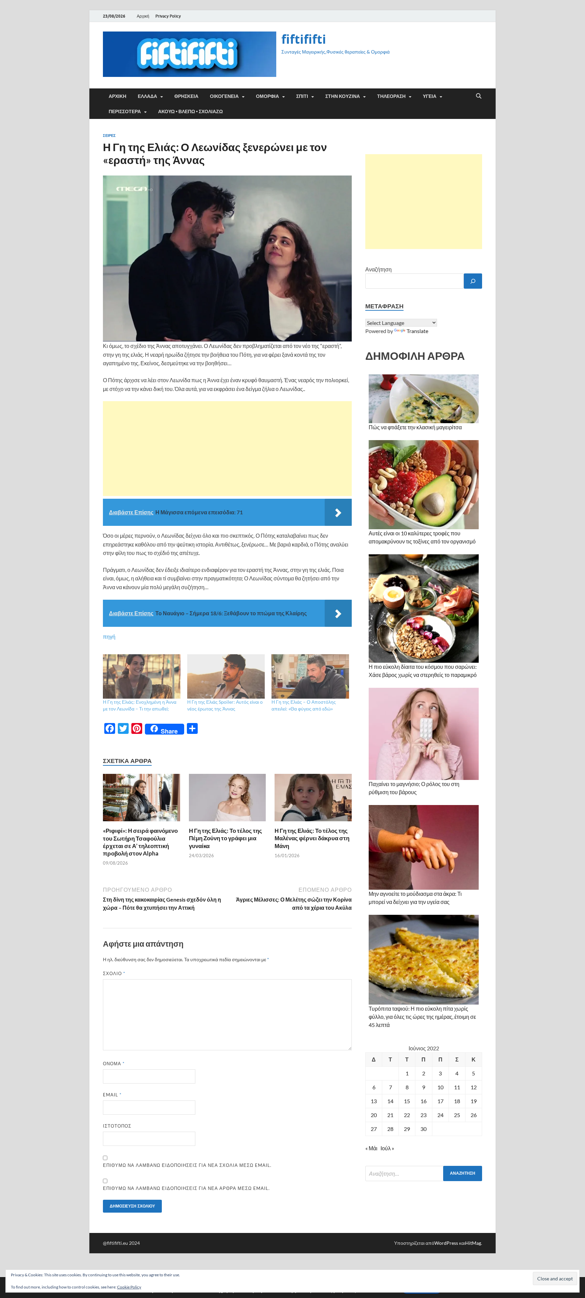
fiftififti (303, 39)
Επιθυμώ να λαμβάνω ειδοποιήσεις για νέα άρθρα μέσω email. (186, 1188)
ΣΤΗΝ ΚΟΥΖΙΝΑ (342, 96)
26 (474, 1115)
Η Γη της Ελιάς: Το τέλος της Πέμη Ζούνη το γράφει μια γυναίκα (225, 838)
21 (390, 1115)
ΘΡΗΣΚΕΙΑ (186, 96)
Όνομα (114, 1063)
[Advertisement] (227, 448)
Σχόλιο (114, 973)
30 (423, 1129)
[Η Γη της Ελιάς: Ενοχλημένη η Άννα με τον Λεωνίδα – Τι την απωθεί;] (141, 676)
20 (374, 1115)
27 (374, 1129)
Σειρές (109, 135)
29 (407, 1129)
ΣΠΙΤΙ (302, 96)
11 (457, 1087)
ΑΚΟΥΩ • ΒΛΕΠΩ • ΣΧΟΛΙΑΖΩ (190, 111)
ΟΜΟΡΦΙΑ (267, 96)
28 (390, 1129)
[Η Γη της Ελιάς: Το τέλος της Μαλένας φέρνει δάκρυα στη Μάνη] (313, 800)
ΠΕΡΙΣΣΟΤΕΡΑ (125, 111)
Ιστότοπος (117, 1126)
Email (112, 1094)
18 (457, 1101)
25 (457, 1115)
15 (407, 1101)
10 (440, 1087)
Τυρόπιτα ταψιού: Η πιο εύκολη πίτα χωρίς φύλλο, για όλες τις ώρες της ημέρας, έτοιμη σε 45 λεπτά (422, 1016)
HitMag (473, 1243)
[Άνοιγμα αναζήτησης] (479, 96)
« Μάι (371, 1148)
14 (390, 1101)
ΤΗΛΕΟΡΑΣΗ (391, 96)
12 (474, 1087)
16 (423, 1101)
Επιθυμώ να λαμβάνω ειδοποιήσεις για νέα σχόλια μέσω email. (187, 1165)
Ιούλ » (387, 1148)
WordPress (446, 1243)
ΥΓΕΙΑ (429, 96)
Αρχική (143, 16)
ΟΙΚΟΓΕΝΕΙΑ (224, 96)
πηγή (109, 636)
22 (407, 1115)
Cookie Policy (129, 1287)
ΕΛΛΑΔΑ (147, 96)
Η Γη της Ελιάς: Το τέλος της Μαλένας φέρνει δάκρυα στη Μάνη (312, 838)
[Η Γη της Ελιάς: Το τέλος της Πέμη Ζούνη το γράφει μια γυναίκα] (227, 800)
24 (440, 1115)
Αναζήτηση (378, 269)
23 (423, 1115)
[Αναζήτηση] (473, 281)
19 (474, 1101)
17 (440, 1101)
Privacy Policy (168, 16)
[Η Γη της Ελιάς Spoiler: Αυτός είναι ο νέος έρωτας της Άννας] (226, 676)
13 (374, 1101)
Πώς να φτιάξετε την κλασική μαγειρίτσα (415, 427)
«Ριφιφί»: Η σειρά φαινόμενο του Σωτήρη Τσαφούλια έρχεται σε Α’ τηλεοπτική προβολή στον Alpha (140, 842)
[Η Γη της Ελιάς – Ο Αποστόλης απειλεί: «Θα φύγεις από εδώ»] (310, 676)
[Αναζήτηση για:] (423, 1173)
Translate (417, 331)
